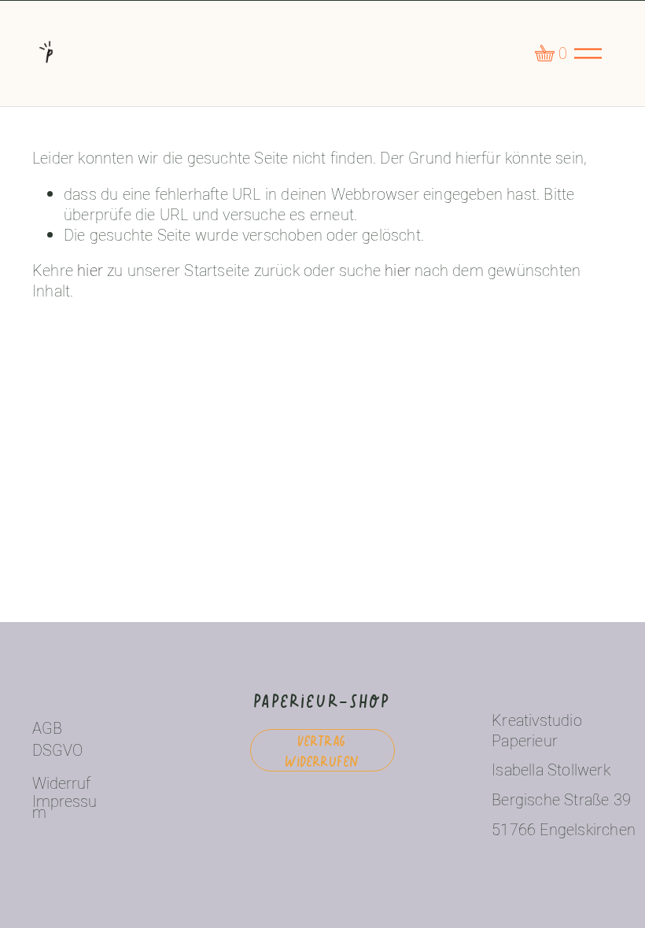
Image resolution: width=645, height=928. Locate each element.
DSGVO (57, 750)
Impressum (64, 807)
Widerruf (61, 783)
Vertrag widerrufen (322, 750)
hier (90, 270)
